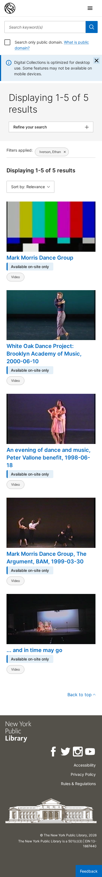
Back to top (79, 694)
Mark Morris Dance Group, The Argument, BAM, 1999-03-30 (46, 558)
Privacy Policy (83, 774)
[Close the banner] (96, 60)
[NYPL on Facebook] (53, 752)
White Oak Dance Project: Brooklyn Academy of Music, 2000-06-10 (44, 354)
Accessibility (85, 765)
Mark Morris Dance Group (40, 257)
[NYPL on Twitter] (66, 752)
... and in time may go (34, 650)
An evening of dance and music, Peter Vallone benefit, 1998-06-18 (49, 457)
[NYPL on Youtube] (90, 752)
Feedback (89, 871)
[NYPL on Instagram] (78, 752)
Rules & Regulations (78, 783)
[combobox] (45, 27)
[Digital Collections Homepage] (9, 8)
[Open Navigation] (90, 8)
